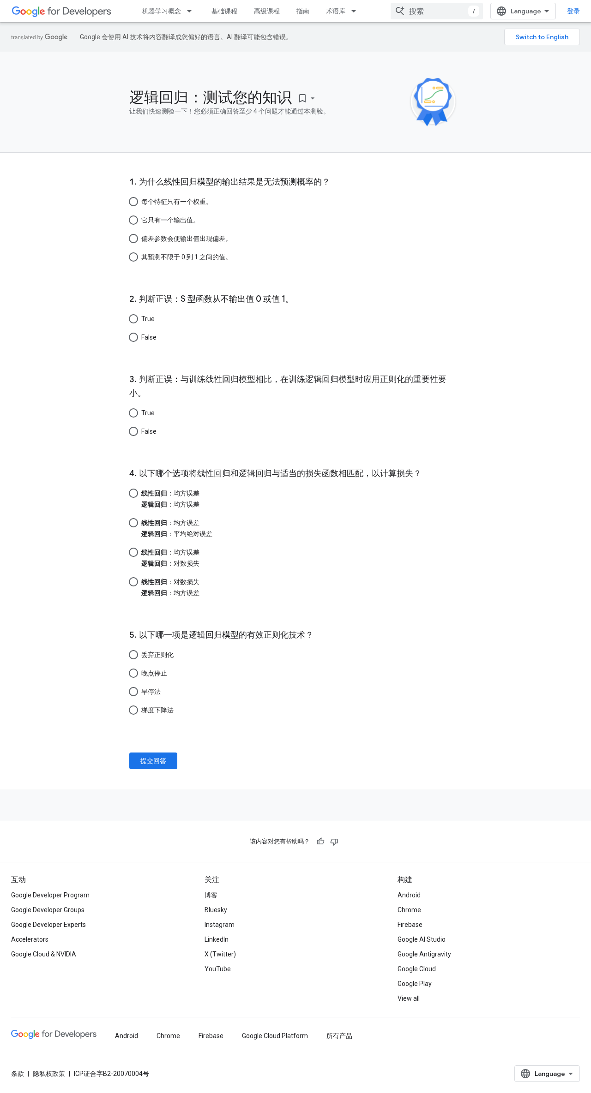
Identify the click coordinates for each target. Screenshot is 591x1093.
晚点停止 (154, 673)
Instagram (220, 924)
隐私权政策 (49, 1073)
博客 (211, 895)
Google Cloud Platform (275, 1035)
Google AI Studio (422, 939)
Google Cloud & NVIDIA (43, 954)
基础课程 (224, 11)
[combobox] (437, 11)
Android (409, 895)
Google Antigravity (424, 954)
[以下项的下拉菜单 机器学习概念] (192, 11)
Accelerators (29, 939)
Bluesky (216, 910)
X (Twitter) (220, 954)
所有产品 (339, 1035)
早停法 (151, 691)
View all (409, 998)
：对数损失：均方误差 (170, 587)
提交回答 (153, 761)
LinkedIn (217, 939)
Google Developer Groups (47, 910)
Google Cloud (417, 969)
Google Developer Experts (48, 924)
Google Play (415, 983)
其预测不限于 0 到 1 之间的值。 (186, 257)
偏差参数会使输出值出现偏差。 (186, 238)
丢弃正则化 (157, 654)
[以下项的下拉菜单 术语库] (356, 11)
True (148, 319)
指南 (302, 11)
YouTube (218, 969)
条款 (17, 1073)
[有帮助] (320, 841)
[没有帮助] (334, 841)
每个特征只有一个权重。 (176, 201)
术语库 (335, 11)
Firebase (410, 924)
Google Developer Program (50, 895)
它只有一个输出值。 (170, 220)
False (149, 337)
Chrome (409, 910)
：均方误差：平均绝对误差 (176, 528)
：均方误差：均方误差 (170, 499)
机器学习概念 (161, 11)
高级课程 (267, 11)
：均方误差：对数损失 (170, 558)
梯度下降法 (157, 710)
